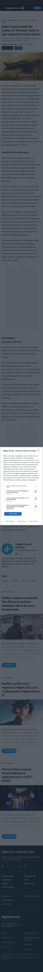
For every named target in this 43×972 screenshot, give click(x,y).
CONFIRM (13, 514)
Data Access (21, 521)
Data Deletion (9, 521)
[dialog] (21, 486)
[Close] (39, 451)
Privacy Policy (33, 521)
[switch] (35, 491)
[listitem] (21, 486)
